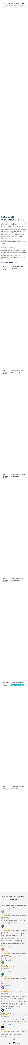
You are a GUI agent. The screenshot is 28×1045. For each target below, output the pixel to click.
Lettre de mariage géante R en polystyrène (17, 267)
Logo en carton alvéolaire (17, 682)
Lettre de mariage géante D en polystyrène (17, 579)
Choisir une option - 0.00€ (17, 685)
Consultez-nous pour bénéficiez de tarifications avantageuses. (15, 898)
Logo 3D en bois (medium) (17, 786)
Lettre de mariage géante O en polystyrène (17, 371)
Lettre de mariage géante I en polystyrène (18, 475)
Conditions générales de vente (14, 1041)
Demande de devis (13, 232)
